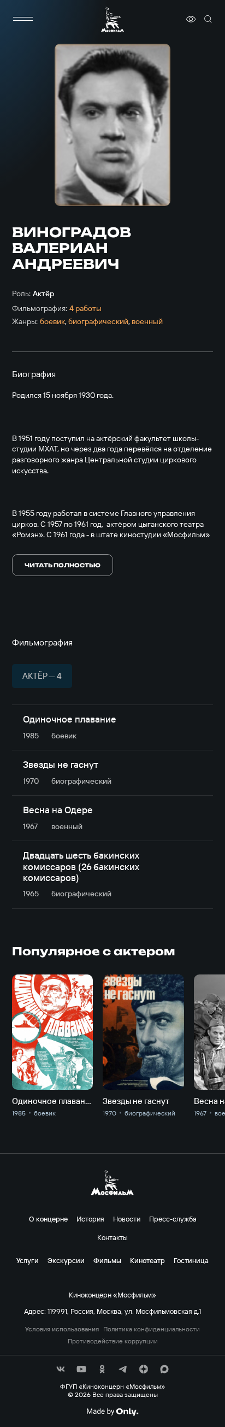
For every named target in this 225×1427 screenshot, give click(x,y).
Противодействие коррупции (113, 1341)
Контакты (112, 1237)
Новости (126, 1218)
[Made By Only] (112, 1411)
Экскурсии (66, 1260)
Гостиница (191, 1260)
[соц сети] (61, 1369)
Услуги (27, 1260)
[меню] (23, 19)
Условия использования (62, 1329)
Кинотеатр (147, 1260)
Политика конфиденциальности (151, 1329)
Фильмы (107, 1260)
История (90, 1218)
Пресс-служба (173, 1218)
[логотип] (112, 19)
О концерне (48, 1218)
